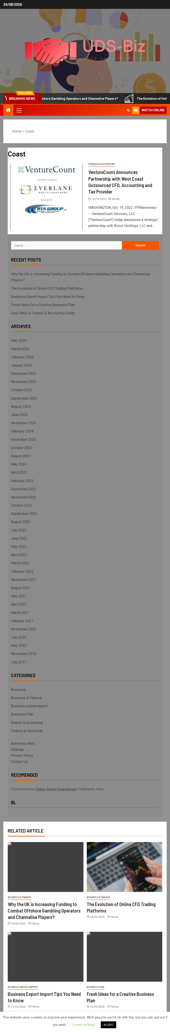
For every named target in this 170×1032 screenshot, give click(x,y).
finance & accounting (101, 164)
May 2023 (19, 464)
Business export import (29, 706)
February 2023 (22, 481)
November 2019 (23, 654)
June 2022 (19, 538)
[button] (18, 110)
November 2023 (23, 440)
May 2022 (19, 547)
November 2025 (23, 382)
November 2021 (23, 580)
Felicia (35, 923)
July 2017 (18, 662)
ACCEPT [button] (108, 1024)
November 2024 (23, 423)
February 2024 (22, 431)
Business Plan (22, 714)
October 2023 (21, 448)
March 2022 (20, 563)
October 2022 (21, 505)
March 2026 (20, 349)
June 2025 (19, 415)
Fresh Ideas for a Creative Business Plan (43, 305)
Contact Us (19, 762)
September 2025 (24, 398)
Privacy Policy (22, 755)
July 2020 (18, 637)
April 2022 (19, 555)
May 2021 (19, 596)
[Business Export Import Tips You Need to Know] (45, 957)
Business (18, 690)
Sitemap (17, 749)
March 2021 (20, 613)
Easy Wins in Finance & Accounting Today (43, 313)
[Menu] (18, 110)
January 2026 (21, 365)
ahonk (116, 199)
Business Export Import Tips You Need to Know (48, 297)
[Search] (128, 110)
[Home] (8, 110)
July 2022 (18, 530)
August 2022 (21, 522)
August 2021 (21, 588)
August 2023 (21, 456)
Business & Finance (26, 698)
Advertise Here (23, 743)
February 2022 (22, 571)
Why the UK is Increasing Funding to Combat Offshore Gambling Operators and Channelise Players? (44, 910)
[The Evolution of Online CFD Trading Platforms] (124, 867)
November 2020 (23, 629)
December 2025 (23, 373)
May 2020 (19, 645)
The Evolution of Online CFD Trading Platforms (47, 288)
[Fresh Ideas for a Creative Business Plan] (124, 957)
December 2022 (23, 489)
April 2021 (19, 604)
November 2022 (23, 497)
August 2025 (21, 407)
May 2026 (19, 340)
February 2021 (22, 621)
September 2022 (24, 514)
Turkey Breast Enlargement (56, 789)
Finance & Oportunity (27, 731)
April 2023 (19, 472)
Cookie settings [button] (83, 1025)
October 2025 (21, 390)
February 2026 (22, 357)
